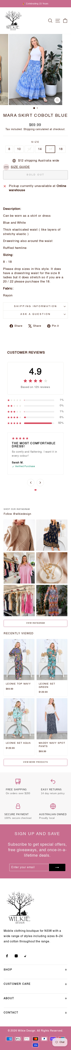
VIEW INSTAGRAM (35, 623)
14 (40, 149)
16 (50, 149)
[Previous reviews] (30, 482)
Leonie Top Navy (18, 684)
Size (35, 142)
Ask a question (35, 314)
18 (61, 149)
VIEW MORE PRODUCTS (35, 762)
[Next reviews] (40, 482)
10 (19, 149)
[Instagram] (16, 956)
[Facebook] (7, 956)
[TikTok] (25, 956)
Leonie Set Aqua (18, 743)
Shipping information (35, 306)
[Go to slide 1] (35, 490)
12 (29, 149)
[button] (17, 167)
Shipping (29, 129)
